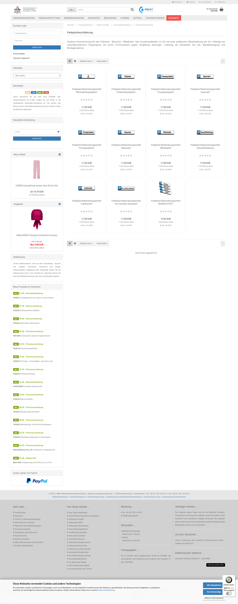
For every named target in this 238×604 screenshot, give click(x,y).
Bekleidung (110, 18)
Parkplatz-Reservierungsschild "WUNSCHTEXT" (165, 202)
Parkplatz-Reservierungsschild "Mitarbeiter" (165, 146)
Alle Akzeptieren (214, 585)
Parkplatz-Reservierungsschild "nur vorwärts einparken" (126, 202)
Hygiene (125, 18)
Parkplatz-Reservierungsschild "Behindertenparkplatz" (86, 90)
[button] (69, 61)
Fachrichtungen (155, 18)
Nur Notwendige (214, 592)
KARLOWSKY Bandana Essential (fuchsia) (36, 235)
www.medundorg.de (77, 497)
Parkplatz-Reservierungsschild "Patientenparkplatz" (126, 90)
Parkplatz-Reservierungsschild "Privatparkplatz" (86, 146)
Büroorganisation (74, 18)
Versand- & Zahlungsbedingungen (27, 519)
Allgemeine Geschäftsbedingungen (28, 526)
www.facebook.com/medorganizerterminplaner (124, 497)
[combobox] (86, 61)
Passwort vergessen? (21, 58)
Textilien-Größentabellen (24, 546)
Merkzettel (221, 2)
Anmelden (37, 47)
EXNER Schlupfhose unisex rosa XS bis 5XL (37, 185)
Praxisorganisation (24, 18)
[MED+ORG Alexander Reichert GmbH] (38, 9)
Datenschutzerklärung (106, 590)
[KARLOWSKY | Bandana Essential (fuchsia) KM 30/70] (37, 219)
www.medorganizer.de (96, 497)
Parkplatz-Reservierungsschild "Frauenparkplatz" (165, 90)
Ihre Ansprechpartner (22, 529)
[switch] (229, 593)
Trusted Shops (20, 513)
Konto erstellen (19, 54)
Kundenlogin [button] (206, 2)
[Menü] (233, 576)
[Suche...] (132, 9)
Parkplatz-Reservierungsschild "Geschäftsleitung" (205, 146)
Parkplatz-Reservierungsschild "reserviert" (205, 90)
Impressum (178, 2)
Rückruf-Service (21, 536)
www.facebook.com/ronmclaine (174, 497)
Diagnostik (94, 18)
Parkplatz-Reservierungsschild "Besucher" (126, 146)
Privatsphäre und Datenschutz (26, 532)
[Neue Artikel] (60, 154)
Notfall (137, 18)
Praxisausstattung (49, 18)
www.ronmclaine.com (152, 497)
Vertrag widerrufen (216, 565)
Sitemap (191, 2)
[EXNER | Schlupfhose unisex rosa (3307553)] (37, 170)
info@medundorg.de (60, 497)
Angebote (173, 18)
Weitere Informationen (214, 598)
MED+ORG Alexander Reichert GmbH (29, 542)
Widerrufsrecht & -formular (24, 522)
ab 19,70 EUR (37, 191)
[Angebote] (60, 204)
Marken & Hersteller (22, 539)
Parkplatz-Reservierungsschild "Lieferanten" (86, 202)
